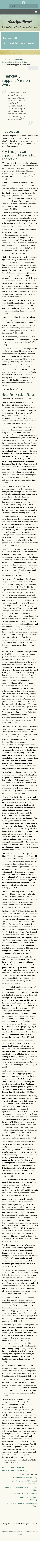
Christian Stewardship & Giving (14, 62)
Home (4, 59)
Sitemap (29, 1531)
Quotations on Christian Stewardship (22, 1494)
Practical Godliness (16, 59)
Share (32, 68)
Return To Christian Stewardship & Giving (14, 1469)
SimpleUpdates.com (14, 1531)
